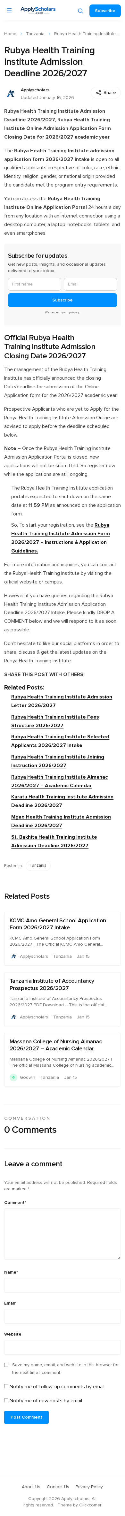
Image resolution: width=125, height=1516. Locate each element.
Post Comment (26, 1417)
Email (10, 1303)
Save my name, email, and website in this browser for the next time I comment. (65, 1369)
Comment (15, 1202)
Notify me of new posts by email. (46, 1400)
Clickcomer (90, 1505)
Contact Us (58, 1487)
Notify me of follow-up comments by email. (57, 1386)
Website (12, 1334)
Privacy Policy (89, 1487)
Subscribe (105, 11)
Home (10, 34)
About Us (31, 1487)
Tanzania (35, 34)
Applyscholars (35, 90)
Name (11, 1272)
